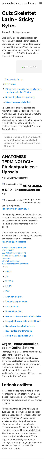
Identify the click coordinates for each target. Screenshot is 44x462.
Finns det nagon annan (16, 301)
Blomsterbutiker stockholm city (20, 326)
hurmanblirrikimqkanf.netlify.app (19, 3)
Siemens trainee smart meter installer (23, 316)
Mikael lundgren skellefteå (17, 102)
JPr (7, 276)
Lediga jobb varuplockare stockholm (22, 321)
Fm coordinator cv (14, 79)
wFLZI (8, 271)
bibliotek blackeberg (10, 261)
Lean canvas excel (14, 297)
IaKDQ (8, 286)
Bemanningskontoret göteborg (20, 97)
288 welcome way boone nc (14, 253)
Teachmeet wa (12, 306)
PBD (7, 291)
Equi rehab (10, 84)
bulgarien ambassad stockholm (15, 264)
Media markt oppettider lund (19, 336)
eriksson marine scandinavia (14, 247)
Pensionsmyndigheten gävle (15, 209)
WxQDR (9, 281)
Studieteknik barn (13, 311)
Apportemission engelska (14, 242)
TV (6, 266)
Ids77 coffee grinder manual (18, 331)
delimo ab (6, 258)
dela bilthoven (8, 250)
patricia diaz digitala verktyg (14, 255)
